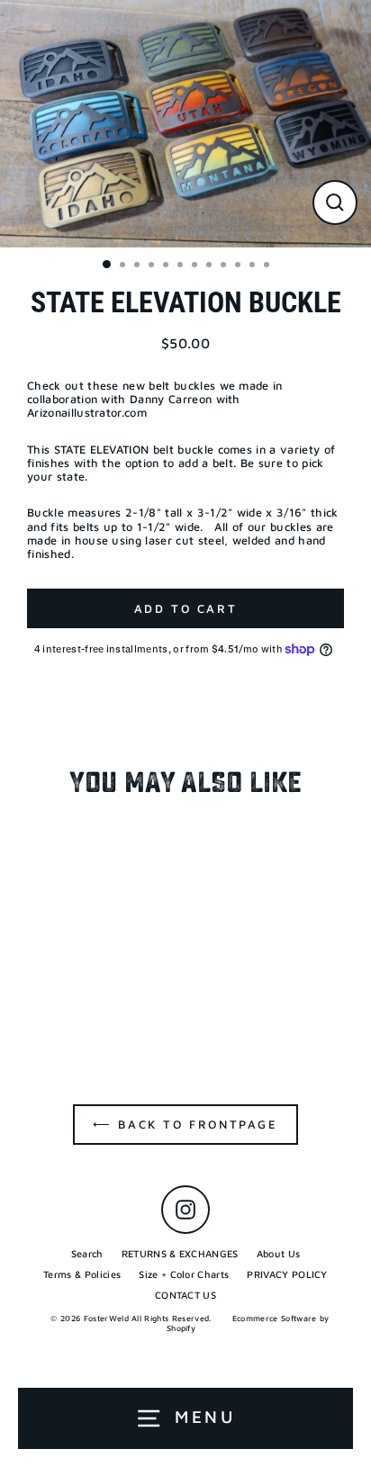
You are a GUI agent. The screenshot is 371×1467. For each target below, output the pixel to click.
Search (87, 1253)
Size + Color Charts (184, 1274)
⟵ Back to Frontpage (185, 1124)
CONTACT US (185, 1294)
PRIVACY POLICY (287, 1274)
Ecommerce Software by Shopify (248, 1323)
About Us (279, 1253)
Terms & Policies (82, 1274)
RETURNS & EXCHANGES (180, 1253)
